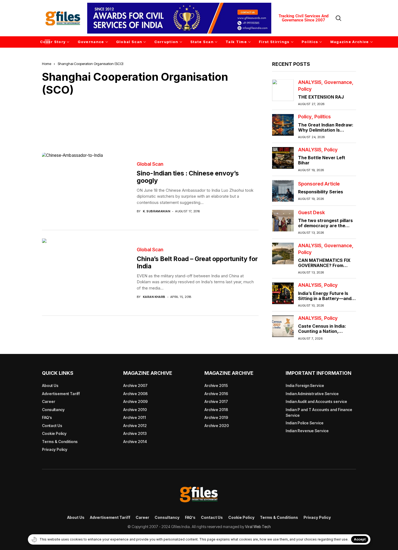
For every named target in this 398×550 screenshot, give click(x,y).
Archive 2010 (135, 409)
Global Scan (150, 164)
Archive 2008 (135, 393)
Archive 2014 (135, 441)
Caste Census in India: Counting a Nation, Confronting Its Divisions (324, 331)
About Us (50, 385)
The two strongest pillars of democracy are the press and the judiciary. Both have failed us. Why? (326, 228)
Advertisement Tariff (61, 393)
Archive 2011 (134, 417)
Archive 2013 (135, 433)
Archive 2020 (216, 425)
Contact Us (52, 425)
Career (48, 401)
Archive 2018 (216, 409)
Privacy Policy (54, 449)
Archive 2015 (216, 385)
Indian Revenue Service (307, 430)
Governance (338, 82)
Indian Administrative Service (312, 393)
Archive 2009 (135, 401)
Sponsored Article (319, 183)
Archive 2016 (216, 393)
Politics (322, 116)
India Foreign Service (305, 385)
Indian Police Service (305, 423)
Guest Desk (311, 212)
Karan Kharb (154, 297)
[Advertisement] (150, 120)
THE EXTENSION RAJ (321, 97)
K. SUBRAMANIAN (156, 211)
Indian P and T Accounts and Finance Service (319, 412)
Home (46, 63)
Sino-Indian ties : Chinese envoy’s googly (188, 177)
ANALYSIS (309, 82)
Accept (360, 539)
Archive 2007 (135, 385)
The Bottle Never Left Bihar (321, 160)
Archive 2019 (216, 417)
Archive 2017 (216, 401)
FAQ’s (47, 417)
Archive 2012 (135, 425)
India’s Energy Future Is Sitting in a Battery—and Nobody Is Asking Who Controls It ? (324, 300)
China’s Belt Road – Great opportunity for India (197, 262)
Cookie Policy (54, 433)
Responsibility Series (320, 191)
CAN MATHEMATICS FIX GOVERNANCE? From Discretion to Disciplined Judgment (324, 268)
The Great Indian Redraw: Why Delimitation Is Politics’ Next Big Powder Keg (325, 132)
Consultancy (53, 409)
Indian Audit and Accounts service (316, 401)
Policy (305, 89)
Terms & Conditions (60, 441)
